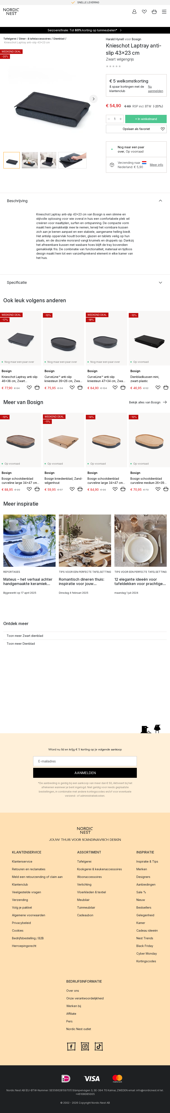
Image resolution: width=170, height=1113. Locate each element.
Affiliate (71, 1013)
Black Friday (144, 946)
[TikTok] (99, 1046)
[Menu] (164, 12)
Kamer (140, 923)
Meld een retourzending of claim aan (37, 877)
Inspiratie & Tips (147, 861)
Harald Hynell (115, 39)
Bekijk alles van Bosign (144, 402)
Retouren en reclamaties (28, 869)
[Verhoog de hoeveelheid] (121, 119)
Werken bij (73, 1006)
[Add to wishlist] (29, 387)
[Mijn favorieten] (144, 12)
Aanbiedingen (145, 884)
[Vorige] (7, 99)
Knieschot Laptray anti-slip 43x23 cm (27, 42)
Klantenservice (22, 861)
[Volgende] (93, 99)
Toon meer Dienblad (21, 643)
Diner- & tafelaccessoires (35, 38)
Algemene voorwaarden (28, 915)
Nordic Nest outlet (78, 1029)
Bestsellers (143, 907)
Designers (143, 877)
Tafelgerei (9, 38)
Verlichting (84, 884)
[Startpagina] (11, 11)
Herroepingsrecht (24, 946)
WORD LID (102, 2)
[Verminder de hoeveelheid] (109, 119)
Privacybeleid (21, 923)
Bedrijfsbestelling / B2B (28, 938)
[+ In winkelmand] (37, 387)
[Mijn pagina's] (134, 12)
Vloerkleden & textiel (91, 892)
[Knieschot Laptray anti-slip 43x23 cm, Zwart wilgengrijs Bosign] (50, 98)
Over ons (72, 990)
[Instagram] (85, 1046)
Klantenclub (20, 884)
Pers (69, 1021)
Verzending (20, 900)
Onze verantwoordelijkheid (85, 998)
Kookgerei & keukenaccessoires (99, 869)
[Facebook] (71, 1046)
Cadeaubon (85, 915)
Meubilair (83, 900)
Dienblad (58, 38)
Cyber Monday (146, 953)
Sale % (141, 892)
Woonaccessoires (89, 877)
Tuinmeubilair (86, 907)
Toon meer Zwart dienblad (25, 635)
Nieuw (140, 900)
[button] (113, 66)
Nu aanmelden (155, 89)
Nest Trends (144, 938)
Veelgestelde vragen (26, 892)
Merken (141, 869)
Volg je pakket (22, 907)
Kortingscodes (146, 961)
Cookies (17, 930)
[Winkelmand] (154, 12)
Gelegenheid (145, 915)
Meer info (156, 164)
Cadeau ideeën (147, 930)
